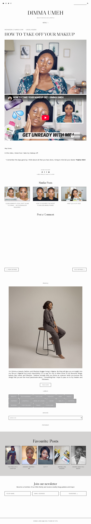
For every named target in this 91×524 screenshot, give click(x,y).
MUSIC (51, 401)
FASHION (50, 396)
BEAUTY (43, 174)
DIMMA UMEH (45, 12)
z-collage (49, 405)
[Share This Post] (44, 172)
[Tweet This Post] (42, 172)
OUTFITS (71, 401)
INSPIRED (14, 401)
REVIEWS (14, 405)
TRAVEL (38, 405)
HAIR (60, 396)
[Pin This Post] (46, 172)
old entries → (79, 269)
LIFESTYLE (25, 401)
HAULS (69, 396)
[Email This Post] (48, 172)
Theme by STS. (53, 521)
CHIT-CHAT (39, 396)
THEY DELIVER (26, 405)
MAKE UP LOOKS (50, 174)
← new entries (11, 269)
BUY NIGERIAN (26, 396)
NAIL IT (61, 401)
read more (45, 384)
